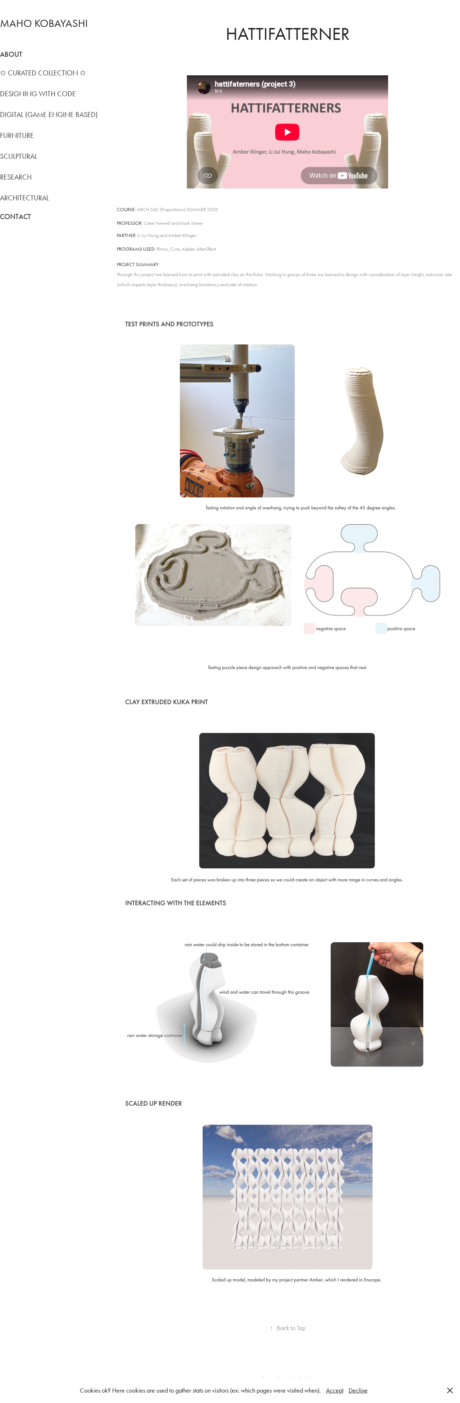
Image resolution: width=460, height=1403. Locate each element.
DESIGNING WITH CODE (38, 93)
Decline (358, 1390)
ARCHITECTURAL (24, 198)
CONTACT (15, 216)
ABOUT (11, 54)
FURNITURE (17, 135)
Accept (335, 1390)
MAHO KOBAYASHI (44, 23)
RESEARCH (16, 177)
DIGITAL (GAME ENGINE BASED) (49, 114)
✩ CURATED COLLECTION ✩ (43, 73)
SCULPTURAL (18, 156)
